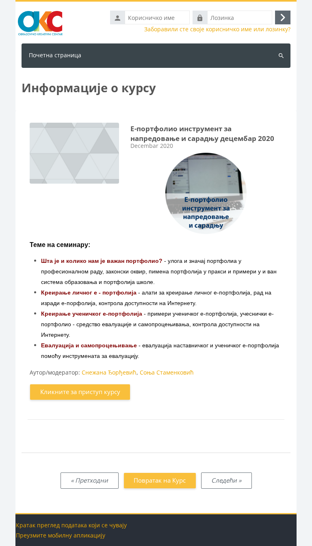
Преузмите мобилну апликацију (60, 535)
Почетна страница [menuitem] (55, 55)
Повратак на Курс (160, 480)
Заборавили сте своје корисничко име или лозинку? (217, 29)
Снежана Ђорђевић (109, 372)
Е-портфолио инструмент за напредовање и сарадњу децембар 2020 (202, 133)
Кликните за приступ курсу (80, 392)
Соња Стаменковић (167, 372)
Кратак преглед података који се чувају (71, 525)
